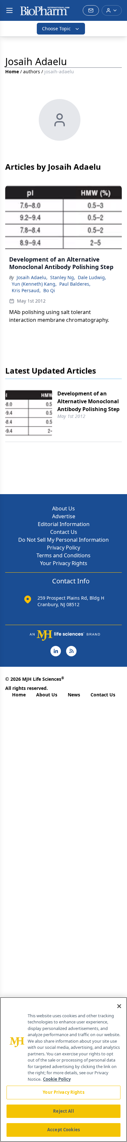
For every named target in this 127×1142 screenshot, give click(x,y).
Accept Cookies (63, 1130)
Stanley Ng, (62, 277)
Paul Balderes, (75, 284)
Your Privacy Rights (63, 563)
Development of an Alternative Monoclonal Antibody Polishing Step (88, 401)
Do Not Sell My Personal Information (63, 539)
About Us (63, 508)
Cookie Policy (57, 1079)
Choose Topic (56, 28)
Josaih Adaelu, (32, 277)
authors (31, 71)
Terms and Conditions (63, 555)
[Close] (119, 1006)
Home (12, 71)
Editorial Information (64, 524)
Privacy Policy (63, 547)
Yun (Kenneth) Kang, (34, 284)
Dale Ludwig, (92, 277)
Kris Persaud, (26, 290)
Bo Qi (49, 290)
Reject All (63, 1111)
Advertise (63, 516)
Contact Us (63, 531)
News (74, 695)
